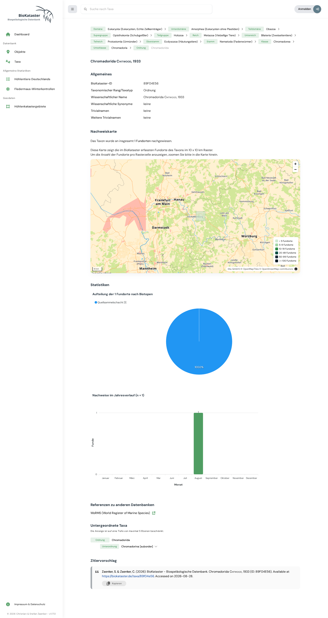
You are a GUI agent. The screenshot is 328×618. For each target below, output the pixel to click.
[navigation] (31, 70)
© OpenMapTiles (250, 268)
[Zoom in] (295, 164)
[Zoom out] (295, 169)
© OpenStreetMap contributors (276, 268)
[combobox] (146, 9)
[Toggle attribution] (296, 269)
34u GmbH (233, 268)
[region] (201, 216)
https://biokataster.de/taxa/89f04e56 (128, 576)
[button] (156, 546)
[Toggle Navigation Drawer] (72, 9)
